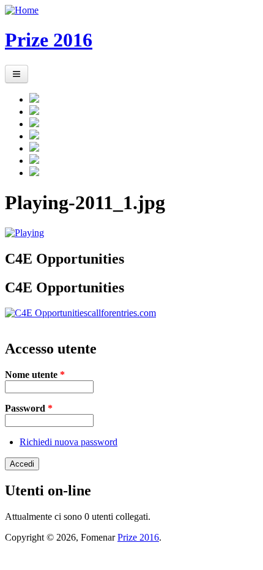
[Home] (22, 10)
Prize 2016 (48, 40)
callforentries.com (121, 313)
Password (29, 408)
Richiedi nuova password (68, 442)
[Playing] (24, 233)
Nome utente (35, 374)
